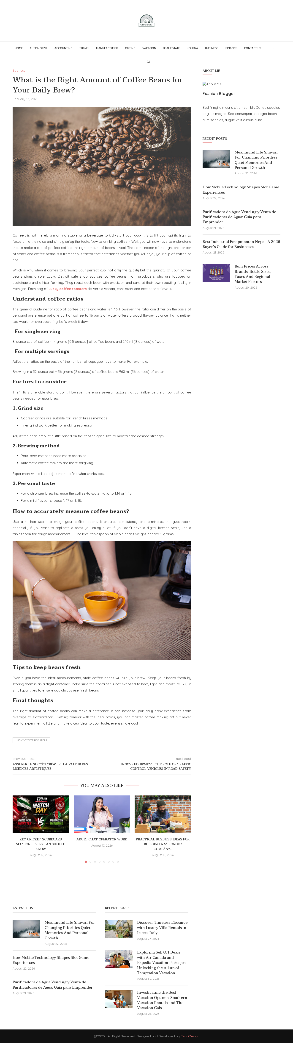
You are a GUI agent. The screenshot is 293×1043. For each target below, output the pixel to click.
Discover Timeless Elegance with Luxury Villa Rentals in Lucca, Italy (162, 927)
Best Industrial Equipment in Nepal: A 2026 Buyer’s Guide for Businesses (241, 244)
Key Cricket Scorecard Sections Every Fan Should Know (40, 844)
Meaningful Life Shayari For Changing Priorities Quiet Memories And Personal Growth (256, 160)
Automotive (39, 48)
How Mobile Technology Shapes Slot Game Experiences (241, 190)
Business (212, 48)
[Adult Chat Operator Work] (102, 814)
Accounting (63, 48)
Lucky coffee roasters (31, 740)
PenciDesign (190, 1036)
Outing (130, 48)
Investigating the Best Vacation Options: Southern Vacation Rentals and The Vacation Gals (162, 1000)
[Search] (148, 61)
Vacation (149, 48)
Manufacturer (107, 48)
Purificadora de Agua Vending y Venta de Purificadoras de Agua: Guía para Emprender (239, 217)
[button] (19, 829)
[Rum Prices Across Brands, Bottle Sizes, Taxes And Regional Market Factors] (216, 273)
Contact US (252, 48)
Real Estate (171, 48)
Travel (84, 48)
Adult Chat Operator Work (101, 839)
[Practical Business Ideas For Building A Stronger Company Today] (163, 814)
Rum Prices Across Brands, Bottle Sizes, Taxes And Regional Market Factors (253, 274)
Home (19, 48)
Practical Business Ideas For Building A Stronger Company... (163, 844)
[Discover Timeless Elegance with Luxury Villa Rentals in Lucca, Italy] (119, 929)
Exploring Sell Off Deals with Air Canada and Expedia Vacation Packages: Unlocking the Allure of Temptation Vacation (161, 963)
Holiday (192, 48)
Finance (231, 48)
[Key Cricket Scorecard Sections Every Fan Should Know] (41, 814)
